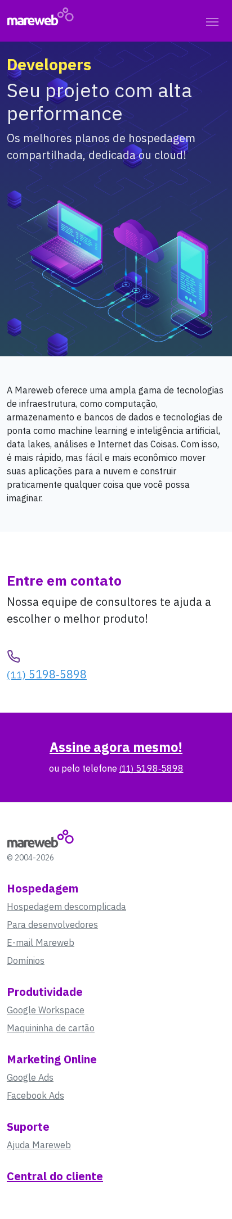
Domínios (25, 960)
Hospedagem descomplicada (66, 906)
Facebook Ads (35, 1095)
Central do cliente (55, 1176)
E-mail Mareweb (40, 942)
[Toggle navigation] (212, 20)
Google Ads (30, 1077)
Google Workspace (45, 1010)
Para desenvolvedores (52, 924)
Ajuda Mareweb (39, 1144)
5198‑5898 (47, 674)
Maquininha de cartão (51, 1028)
